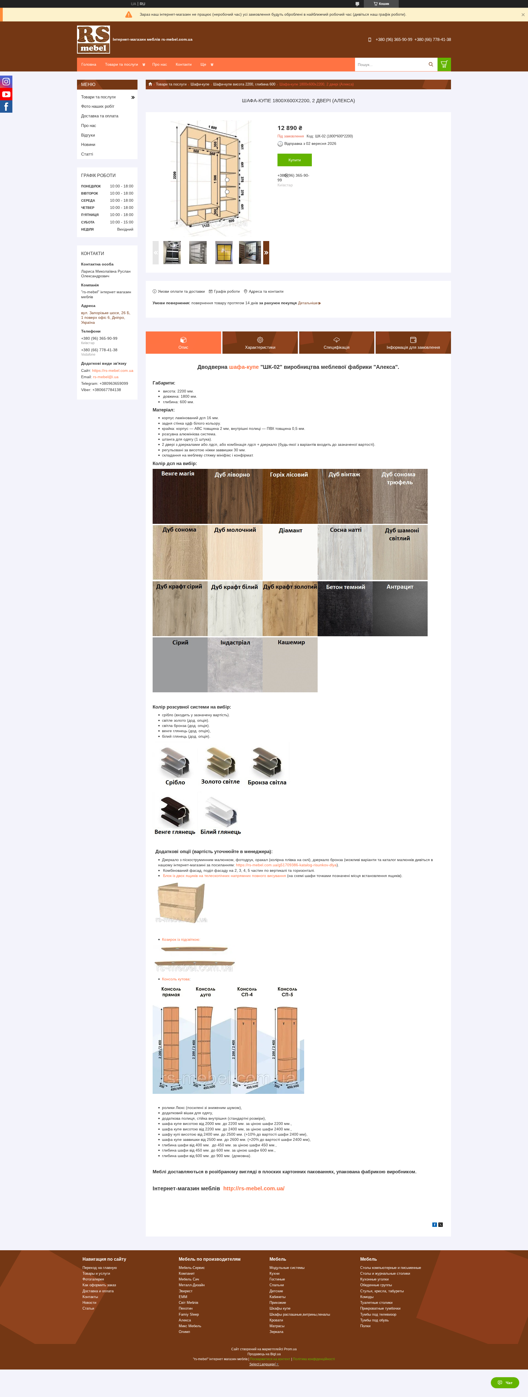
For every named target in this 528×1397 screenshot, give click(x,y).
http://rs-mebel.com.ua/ (254, 1188)
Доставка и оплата (98, 1291)
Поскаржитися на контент (270, 1359)
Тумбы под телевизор (378, 1314)
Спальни (277, 1285)
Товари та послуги (121, 64)
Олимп (184, 1332)
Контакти (184, 64)
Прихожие (278, 1303)
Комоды (366, 1297)
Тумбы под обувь (374, 1320)
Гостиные (277, 1279)
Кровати (276, 1320)
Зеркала (276, 1332)
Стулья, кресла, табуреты (382, 1291)
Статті (87, 154)
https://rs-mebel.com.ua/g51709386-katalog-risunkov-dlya (286, 865)
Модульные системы (287, 1268)
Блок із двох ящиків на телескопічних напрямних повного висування (224, 875)
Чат (509, 1383)
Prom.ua (290, 1349)
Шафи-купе (200, 84)
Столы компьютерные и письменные (390, 1268)
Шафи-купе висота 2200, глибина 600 (244, 84)
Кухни (274, 1273)
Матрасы (277, 1326)
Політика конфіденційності (314, 1359)
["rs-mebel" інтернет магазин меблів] (93, 39)
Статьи (88, 1308)
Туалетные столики (376, 1303)
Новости (89, 1303)
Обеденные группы (376, 1285)
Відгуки (88, 135)
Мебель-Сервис (192, 1268)
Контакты (90, 1297)
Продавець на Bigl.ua (264, 1354)
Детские (276, 1291)
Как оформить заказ (99, 1285)
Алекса (185, 1320)
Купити (294, 160)
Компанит (187, 1273)
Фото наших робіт (97, 106)
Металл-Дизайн (192, 1285)
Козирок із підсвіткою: (181, 939)
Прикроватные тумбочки (380, 1308)
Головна (88, 64)
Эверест (186, 1291)
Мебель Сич (189, 1279)
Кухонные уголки (374, 1279)
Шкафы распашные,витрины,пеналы (300, 1314)
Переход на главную (99, 1268)
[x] (440, 1225)
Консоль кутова (175, 979)
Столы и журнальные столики (385, 1273)
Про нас (159, 64)
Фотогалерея (93, 1279)
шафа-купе (244, 367)
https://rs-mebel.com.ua (112, 370)
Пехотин (186, 1308)
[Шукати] (431, 64)
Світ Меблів (188, 1303)
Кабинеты (277, 1297)
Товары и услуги (96, 1273)
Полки (365, 1326)
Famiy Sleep (189, 1314)
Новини (88, 144)
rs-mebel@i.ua (106, 377)
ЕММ (183, 1297)
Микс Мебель (190, 1326)
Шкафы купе (280, 1308)
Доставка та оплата (99, 116)
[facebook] (434, 1225)
